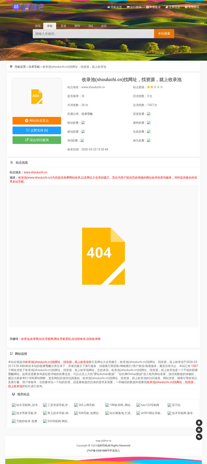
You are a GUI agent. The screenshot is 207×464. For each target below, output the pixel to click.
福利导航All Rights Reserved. (114, 445)
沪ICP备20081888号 (98, 450)
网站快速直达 (39, 121)
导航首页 (20, 66)
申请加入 (115, 450)
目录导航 (34, 66)
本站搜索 (164, 33)
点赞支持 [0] (39, 130)
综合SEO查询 (39, 140)
